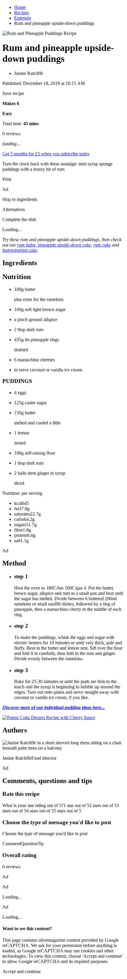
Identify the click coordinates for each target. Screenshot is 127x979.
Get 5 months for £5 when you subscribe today (46, 153)
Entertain (22, 17)
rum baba (26, 244)
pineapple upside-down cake (64, 244)
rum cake (102, 244)
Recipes (21, 12)
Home (20, 7)
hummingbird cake (19, 250)
